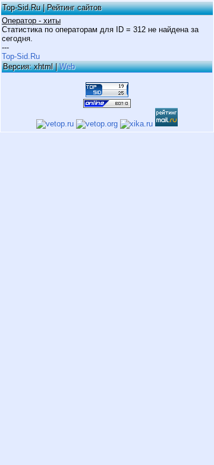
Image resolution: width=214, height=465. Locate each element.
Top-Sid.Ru (21, 56)
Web (67, 66)
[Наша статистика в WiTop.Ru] (107, 103)
